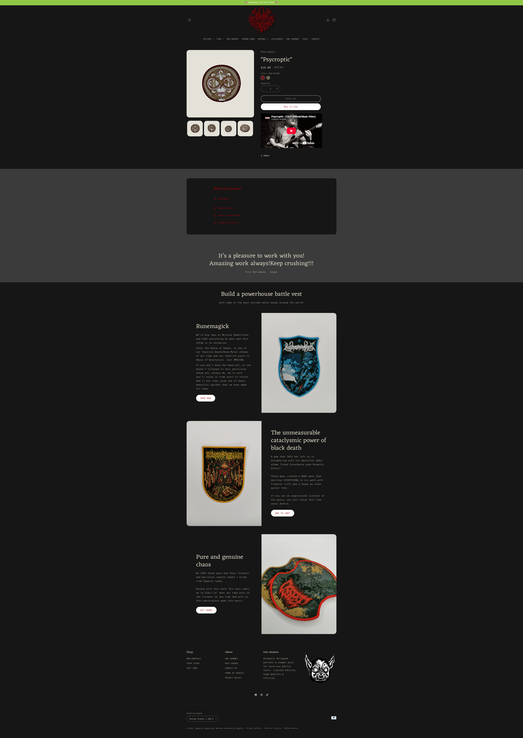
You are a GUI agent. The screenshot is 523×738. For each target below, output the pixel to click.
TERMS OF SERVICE (234, 673)
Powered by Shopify (233, 728)
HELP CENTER (231, 663)
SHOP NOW (205, 398)
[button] (190, 20)
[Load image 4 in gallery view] (245, 128)
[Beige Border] (268, 78)
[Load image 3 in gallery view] (228, 128)
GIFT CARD (192, 668)
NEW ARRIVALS (194, 658)
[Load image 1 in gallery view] (195, 128)
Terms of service (272, 728)
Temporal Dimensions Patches (209, 728)
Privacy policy (254, 728)
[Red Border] (263, 78)
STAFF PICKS (193, 663)
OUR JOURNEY (231, 658)
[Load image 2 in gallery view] (211, 128)
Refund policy (291, 728)
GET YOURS (206, 610)
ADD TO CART (282, 513)
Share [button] (266, 155)
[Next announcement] (335, 2)
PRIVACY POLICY (233, 678)
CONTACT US (231, 668)
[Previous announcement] (188, 2)
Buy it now (291, 106)
